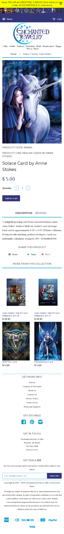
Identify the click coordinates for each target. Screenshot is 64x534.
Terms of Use (32, 403)
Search (32, 382)
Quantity (7, 188)
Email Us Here (32, 450)
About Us (32, 390)
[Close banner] (61, 4)
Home (14, 54)
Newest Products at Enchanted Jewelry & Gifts (63, 12)
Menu (9, 19)
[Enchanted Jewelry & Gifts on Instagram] (40, 423)
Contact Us (32, 394)
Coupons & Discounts (32, 386)
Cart (59, 19)
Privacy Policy (32, 399)
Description (23, 213)
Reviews (40, 213)
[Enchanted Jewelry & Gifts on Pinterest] (32, 423)
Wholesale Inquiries (32, 407)
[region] (32, 4)
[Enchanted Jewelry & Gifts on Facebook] (23, 423)
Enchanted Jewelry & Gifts (37, 483)
